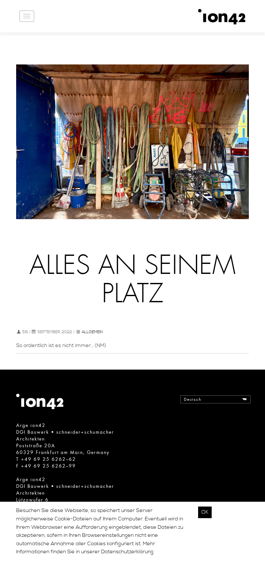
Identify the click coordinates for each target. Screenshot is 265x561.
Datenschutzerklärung (127, 551)
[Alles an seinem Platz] (132, 141)
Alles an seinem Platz (132, 280)
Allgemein (92, 332)
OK (204, 512)
